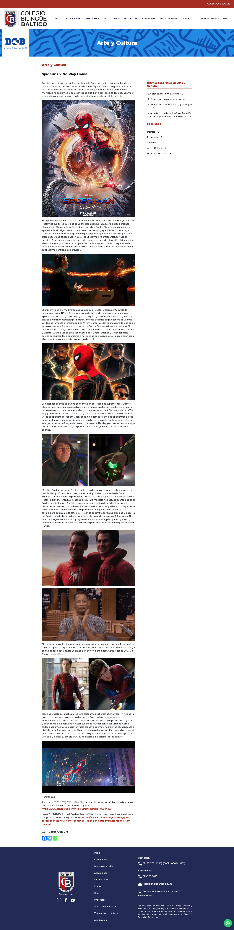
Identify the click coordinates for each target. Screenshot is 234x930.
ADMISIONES (148, 18)
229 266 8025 (149, 876)
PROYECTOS (130, 18)
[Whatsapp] (55, 838)
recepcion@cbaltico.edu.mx (157, 884)
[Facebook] (44, 838)
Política (151, 132)
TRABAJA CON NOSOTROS (213, 18)
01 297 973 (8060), (152, 863)
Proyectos (100, 900)
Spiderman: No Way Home (165, 93)
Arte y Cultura (154, 148)
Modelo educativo (104, 866)
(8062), (174, 863)
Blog (96, 893)
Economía (153, 137)
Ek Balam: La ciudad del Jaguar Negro (171, 104)
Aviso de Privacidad (105, 906)
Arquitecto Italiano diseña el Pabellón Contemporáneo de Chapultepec (170, 115)
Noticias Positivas (157, 153)
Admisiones (100, 873)
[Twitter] (49, 838)
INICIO (58, 18)
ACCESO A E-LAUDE (218, 3)
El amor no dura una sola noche (167, 99)
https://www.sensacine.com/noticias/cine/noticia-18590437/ (76, 809)
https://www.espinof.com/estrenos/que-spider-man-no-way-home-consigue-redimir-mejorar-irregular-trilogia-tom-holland (86, 820)
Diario (97, 886)
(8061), (166, 863)
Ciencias (152, 142)
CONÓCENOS (73, 18)
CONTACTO (188, 18)
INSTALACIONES (168, 18)
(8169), (182, 863)
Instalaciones (101, 879)
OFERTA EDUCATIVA (95, 18)
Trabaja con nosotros (106, 913)
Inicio (97, 853)
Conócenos (100, 859)
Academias (100, 920)
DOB (115, 18)
